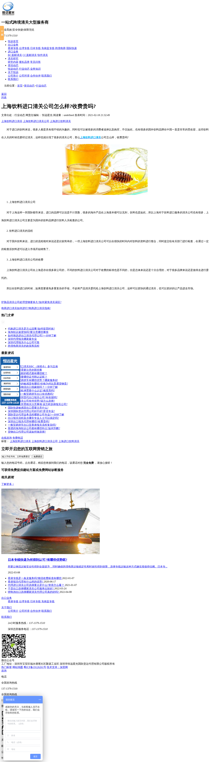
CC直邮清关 (30, 55)
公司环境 (24, 75)
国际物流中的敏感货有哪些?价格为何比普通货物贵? (38, 383)
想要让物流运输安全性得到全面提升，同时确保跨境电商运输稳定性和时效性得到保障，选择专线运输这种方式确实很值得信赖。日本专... (87, 566)
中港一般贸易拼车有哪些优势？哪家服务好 (33, 380)
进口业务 (13, 51)
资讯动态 (13, 65)
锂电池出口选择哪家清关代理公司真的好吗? (34, 592)
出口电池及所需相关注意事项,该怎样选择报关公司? (37, 404)
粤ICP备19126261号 (35, 667)
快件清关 (42, 55)
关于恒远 (13, 72)
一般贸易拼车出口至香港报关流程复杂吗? (32, 424)
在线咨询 (6, 437)
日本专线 (35, 48)
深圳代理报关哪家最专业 (22, 339)
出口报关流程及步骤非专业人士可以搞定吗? (33, 418)
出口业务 (13, 44)
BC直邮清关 (15, 55)
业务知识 (35, 68)
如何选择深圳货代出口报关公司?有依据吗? (32, 397)
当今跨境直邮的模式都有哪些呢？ (27, 373)
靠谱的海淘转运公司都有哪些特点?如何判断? (34, 428)
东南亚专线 (47, 48)
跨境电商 (60, 48)
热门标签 (6, 667)
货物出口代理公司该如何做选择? (27, 431)
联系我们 (46, 75)
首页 (19, 85)
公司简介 (13, 75)
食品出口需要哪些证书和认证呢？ (27, 376)
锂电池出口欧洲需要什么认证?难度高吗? (31, 390)
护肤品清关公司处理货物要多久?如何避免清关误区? (31, 302)
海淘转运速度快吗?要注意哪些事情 (28, 332)
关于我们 (6, 607)
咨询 (4, 670)
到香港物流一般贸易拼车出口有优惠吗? (31, 394)
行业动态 (24, 68)
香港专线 (13, 48)
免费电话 (17, 437)
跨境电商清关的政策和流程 (23, 345)
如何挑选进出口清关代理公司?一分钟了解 (32, 335)
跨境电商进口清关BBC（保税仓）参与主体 (33, 366)
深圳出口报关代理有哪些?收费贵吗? (29, 421)
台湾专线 (24, 48)
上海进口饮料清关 (60, 121)
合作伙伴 (35, 75)
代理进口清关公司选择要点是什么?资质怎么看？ (36, 585)
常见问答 (35, 62)
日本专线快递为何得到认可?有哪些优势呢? (37, 559)
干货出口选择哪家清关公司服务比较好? (31, 588)
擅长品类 (24, 62)
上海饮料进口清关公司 (36, 121)
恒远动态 (13, 68)
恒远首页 (13, 41)
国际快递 (71, 48)
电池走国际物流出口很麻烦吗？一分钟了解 (33, 387)
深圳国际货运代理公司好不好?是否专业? (31, 411)
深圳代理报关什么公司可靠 (23, 342)
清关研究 (13, 58)
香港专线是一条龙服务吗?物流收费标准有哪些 (35, 578)
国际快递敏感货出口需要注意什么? (28, 407)
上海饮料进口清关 (11, 121)
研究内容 (13, 62)
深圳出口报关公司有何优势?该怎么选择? (31, 400)
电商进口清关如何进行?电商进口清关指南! (26, 308)
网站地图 (17, 667)
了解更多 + (7, 484)
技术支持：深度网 (57, 667)
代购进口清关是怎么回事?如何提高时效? (31, 328)
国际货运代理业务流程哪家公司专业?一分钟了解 (36, 414)
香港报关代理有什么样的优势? (26, 581)
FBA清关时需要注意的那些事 (25, 369)
